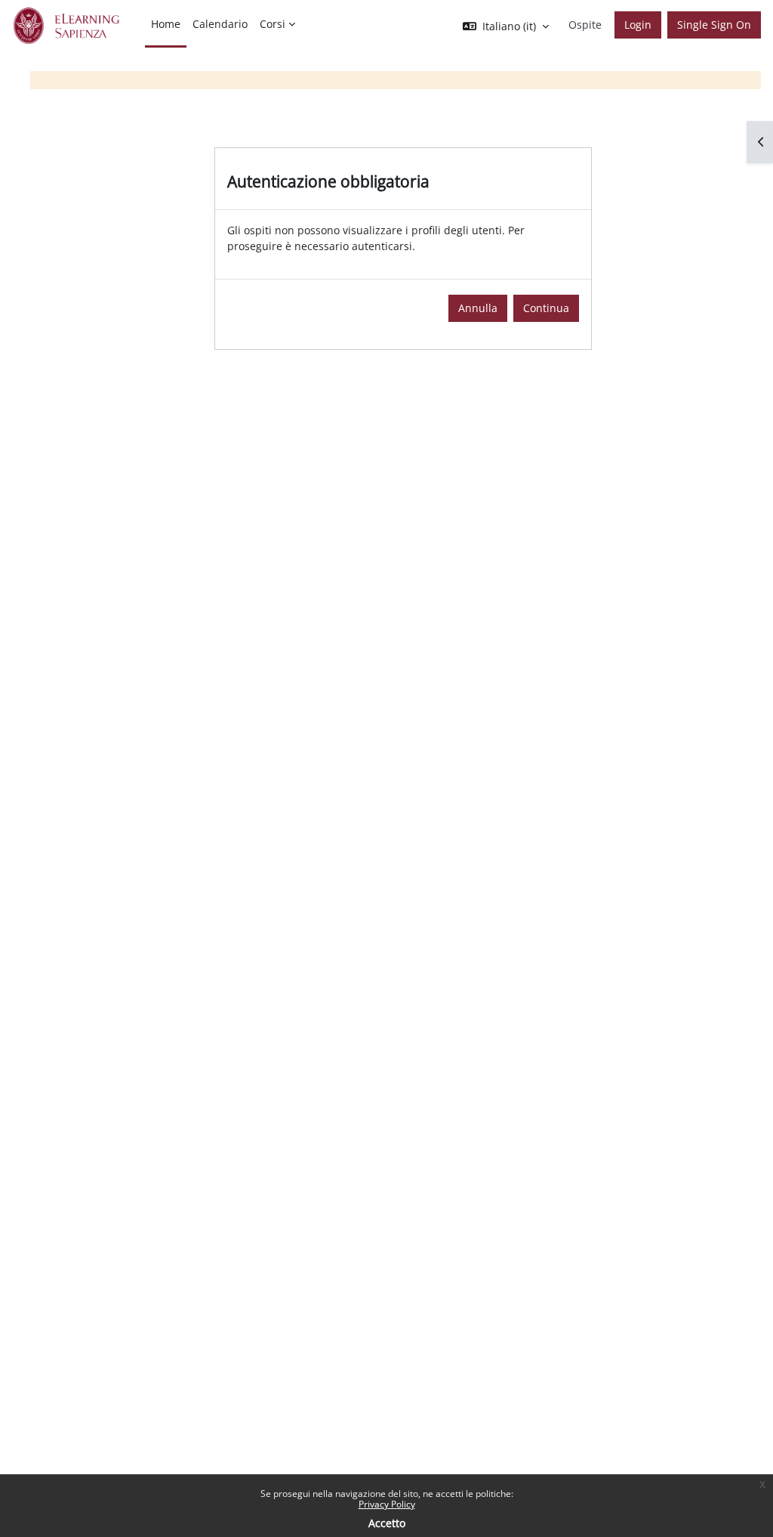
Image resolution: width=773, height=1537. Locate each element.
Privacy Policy (387, 1504)
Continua (546, 308)
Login (637, 24)
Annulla (477, 308)
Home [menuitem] (165, 24)
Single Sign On (714, 24)
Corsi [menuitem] (272, 24)
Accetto (386, 1523)
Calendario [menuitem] (220, 24)
